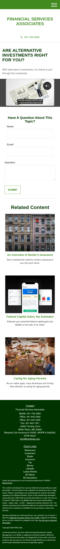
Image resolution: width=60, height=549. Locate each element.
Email (10, 144)
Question (10, 162)
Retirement (30, 450)
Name (10, 126)
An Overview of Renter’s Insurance (30, 254)
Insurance (30, 459)
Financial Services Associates (30, 21)
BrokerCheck (7, 483)
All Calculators (30, 477)
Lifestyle (30, 468)
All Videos (30, 474)
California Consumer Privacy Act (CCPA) (24, 517)
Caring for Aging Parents (30, 378)
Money (30, 465)
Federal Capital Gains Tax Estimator (30, 316)
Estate (30, 456)
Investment (30, 453)
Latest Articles (30, 471)
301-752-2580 (32, 37)
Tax (30, 462)
